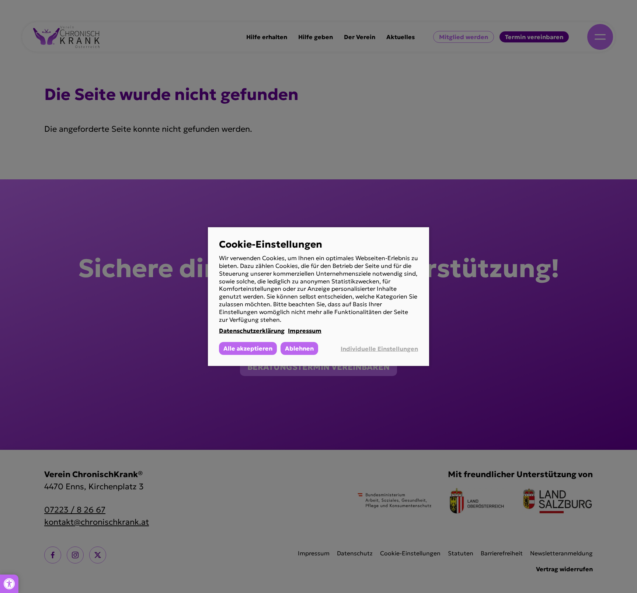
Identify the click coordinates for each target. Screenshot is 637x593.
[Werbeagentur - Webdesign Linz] (633, 580)
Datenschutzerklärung (252, 330)
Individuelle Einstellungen (379, 348)
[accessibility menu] (9, 584)
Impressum (304, 330)
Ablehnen (299, 348)
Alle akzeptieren (247, 348)
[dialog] (318, 296)
